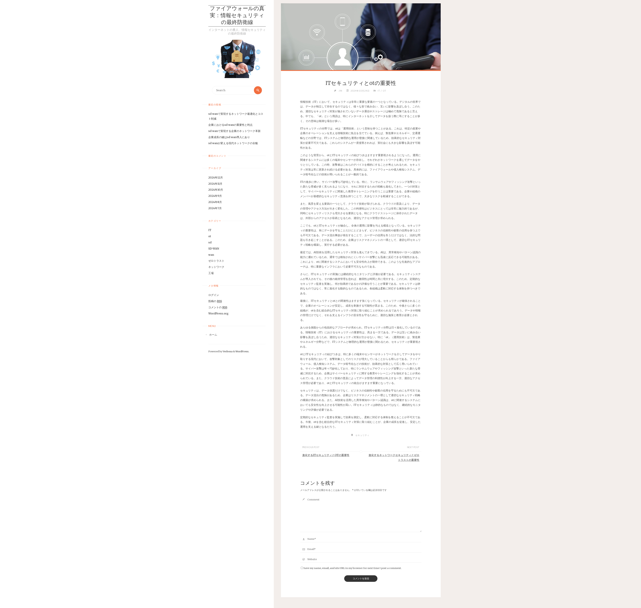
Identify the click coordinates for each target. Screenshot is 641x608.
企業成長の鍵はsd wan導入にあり (229, 137)
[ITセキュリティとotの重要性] (360, 60)
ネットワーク (216, 267)
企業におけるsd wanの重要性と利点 (230, 124)
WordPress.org (218, 313)
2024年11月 (215, 183)
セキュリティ (362, 435)
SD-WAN (213, 248)
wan (211, 254)
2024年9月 (215, 195)
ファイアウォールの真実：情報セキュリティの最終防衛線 (237, 15)
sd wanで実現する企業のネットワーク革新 (234, 131)
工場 (211, 273)
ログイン (213, 295)
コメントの (217, 307)
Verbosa (227, 351)
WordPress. (242, 351)
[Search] (258, 90)
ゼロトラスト (216, 260)
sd (209, 242)
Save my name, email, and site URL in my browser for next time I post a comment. (352, 568)
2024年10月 (215, 189)
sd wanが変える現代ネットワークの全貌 (233, 143)
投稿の (215, 301)
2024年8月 (215, 202)
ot (209, 236)
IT (209, 230)
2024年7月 (215, 208)
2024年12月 (215, 177)
